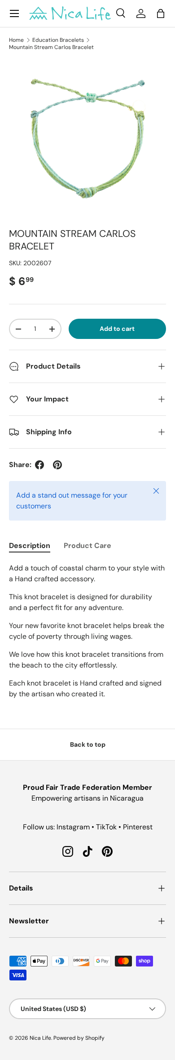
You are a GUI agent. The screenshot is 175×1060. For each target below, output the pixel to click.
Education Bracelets (58, 40)
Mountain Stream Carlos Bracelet (51, 47)
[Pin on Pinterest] (57, 465)
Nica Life (40, 1038)
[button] (161, 13)
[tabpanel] (87, 631)
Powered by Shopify (79, 1038)
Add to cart (117, 329)
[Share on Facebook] (39, 465)
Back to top (87, 744)
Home (16, 40)
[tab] (29, 545)
